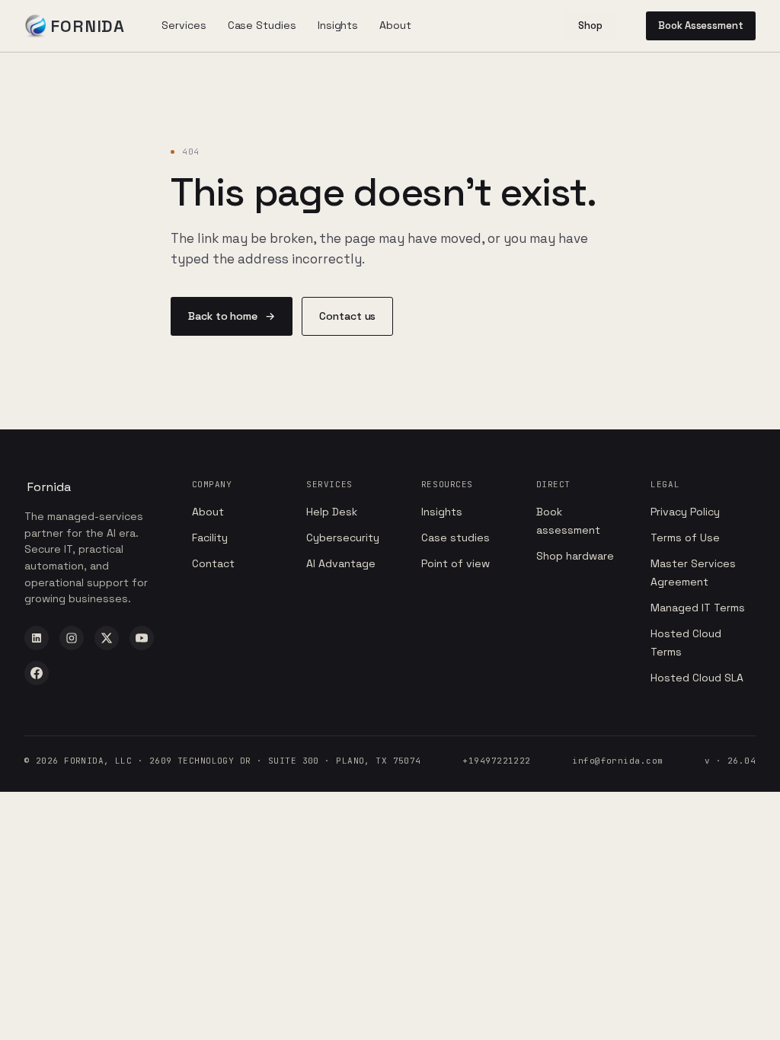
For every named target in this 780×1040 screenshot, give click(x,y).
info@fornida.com (617, 760)
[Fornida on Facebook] (36, 673)
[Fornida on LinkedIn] (36, 638)
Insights (441, 511)
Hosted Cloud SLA (697, 677)
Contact (213, 563)
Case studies (455, 537)
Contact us (347, 316)
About (208, 511)
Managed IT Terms (698, 607)
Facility (210, 537)
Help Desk (331, 511)
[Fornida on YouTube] (141, 638)
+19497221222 (496, 760)
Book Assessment (700, 25)
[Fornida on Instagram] (71, 638)
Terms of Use (685, 537)
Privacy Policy (685, 511)
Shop (590, 25)
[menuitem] (183, 25)
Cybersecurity (342, 537)
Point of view (455, 563)
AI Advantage (341, 563)
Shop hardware (575, 556)
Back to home (231, 316)
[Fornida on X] (106, 638)
